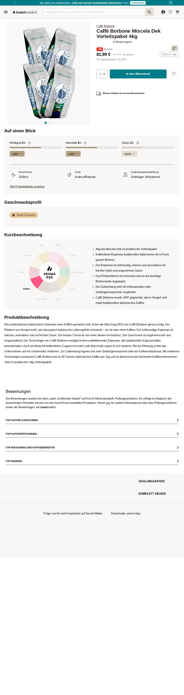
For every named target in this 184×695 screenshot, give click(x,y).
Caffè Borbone (105, 26)
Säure (128, 263)
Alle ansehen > (166, 247)
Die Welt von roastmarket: (80, 2)
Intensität (73, 263)
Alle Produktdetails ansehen (27, 307)
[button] (102, 73)
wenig (128, 274)
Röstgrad (18, 263)
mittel (15, 274)
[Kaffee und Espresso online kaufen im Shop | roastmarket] (25, 12)
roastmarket (137, 2)
